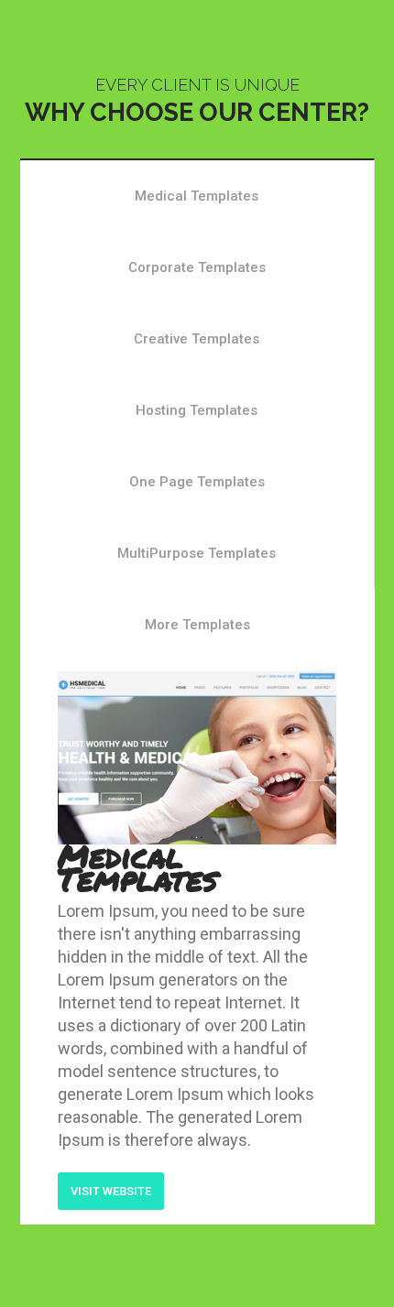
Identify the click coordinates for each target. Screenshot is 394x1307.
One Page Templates (197, 482)
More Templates (197, 624)
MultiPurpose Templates (196, 553)
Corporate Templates (197, 267)
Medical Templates (196, 196)
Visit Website (111, 1191)
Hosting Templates (196, 410)
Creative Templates (196, 339)
